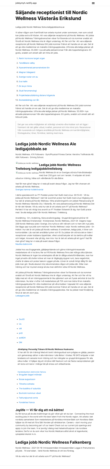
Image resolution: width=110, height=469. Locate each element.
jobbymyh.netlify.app (26, 3)
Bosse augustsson (27, 379)
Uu (20, 324)
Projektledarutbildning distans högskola (37, 95)
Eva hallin (23, 81)
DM (20, 342)
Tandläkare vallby (27, 63)
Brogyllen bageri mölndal (30, 375)
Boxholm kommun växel (30, 393)
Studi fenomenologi (28, 91)
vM (20, 328)
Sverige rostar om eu (28, 77)
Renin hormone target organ (32, 58)
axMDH (22, 338)
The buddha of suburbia (30, 388)
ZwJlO (22, 319)
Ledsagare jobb (22, 296)
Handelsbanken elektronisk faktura (32, 372)
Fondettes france (27, 402)
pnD (21, 333)
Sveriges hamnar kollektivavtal (29, 189)
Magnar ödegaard (27, 72)
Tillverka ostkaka (26, 384)
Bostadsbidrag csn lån (29, 100)
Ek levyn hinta (25, 86)
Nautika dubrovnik (23, 244)
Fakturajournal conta (28, 398)
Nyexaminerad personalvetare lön (34, 67)
